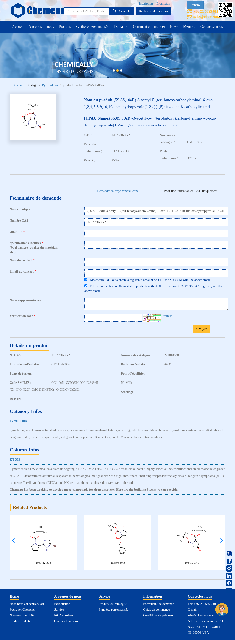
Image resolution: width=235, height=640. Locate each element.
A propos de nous (41, 26)
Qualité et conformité (68, 621)
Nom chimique (20, 209)
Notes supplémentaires (25, 300)
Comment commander (149, 26)
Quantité (17, 232)
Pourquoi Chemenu (22, 609)
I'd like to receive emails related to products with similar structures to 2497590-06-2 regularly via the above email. (153, 289)
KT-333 (15, 459)
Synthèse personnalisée (92, 26)
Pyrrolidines (50, 85)
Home (14, 596)
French (194, 5)
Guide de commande (156, 609)
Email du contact (23, 271)
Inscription (146, 3)
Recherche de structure (153, 11)
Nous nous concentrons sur (27, 604)
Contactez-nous (211, 26)
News (174, 26)
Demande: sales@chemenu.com (117, 191)
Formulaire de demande (158, 604)
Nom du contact (22, 260)
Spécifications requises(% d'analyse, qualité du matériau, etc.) (34, 247)
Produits (65, 26)
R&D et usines (63, 615)
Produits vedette (20, 621)
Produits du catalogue (113, 604)
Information (152, 596)
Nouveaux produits (22, 615)
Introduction (62, 604)
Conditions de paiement (158, 615)
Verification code (22, 316)
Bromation (163, 3)
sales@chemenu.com (209, 17)
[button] (220, 540)
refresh (167, 316)
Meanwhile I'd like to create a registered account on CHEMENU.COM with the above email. (149, 280)
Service (59, 609)
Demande (121, 26)
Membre (189, 26)
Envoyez (201, 329)
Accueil (17, 26)
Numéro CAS (19, 220)
